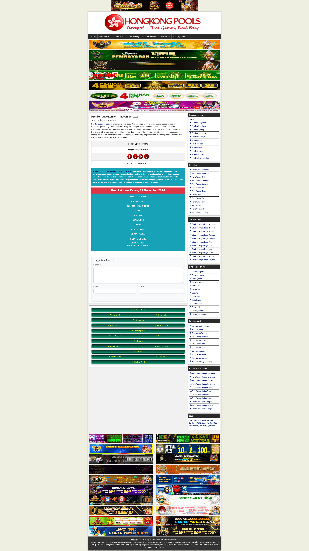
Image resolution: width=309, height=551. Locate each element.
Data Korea (196, 293)
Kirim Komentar (100, 297)
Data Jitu (213, 423)
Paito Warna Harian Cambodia (203, 384)
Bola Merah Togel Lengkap (202, 362)
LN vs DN (139, 352)
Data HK (162, 542)
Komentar (113, 120)
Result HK (202, 426)
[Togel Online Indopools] (188, 511)
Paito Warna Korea (199, 191)
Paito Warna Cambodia (201, 180)
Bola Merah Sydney (199, 333)
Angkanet (110, 545)
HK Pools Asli (159, 547)
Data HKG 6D (196, 423)
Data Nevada (197, 304)
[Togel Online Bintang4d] (121, 490)
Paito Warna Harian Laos (201, 398)
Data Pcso (196, 289)
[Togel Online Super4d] (154, 65)
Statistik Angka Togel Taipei (202, 253)
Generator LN (115, 315)
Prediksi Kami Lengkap (200, 158)
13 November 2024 (100, 120)
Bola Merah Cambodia (200, 337)
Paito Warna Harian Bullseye (202, 388)
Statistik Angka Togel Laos (202, 249)
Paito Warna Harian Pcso (201, 391)
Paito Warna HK (110, 542)
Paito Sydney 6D (179, 37)
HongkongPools (143, 545)
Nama (95, 287)
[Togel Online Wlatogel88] (121, 500)
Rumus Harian (162, 315)
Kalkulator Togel (139, 362)
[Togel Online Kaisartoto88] (121, 521)
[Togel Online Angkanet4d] (188, 500)
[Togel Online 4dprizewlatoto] (121, 511)
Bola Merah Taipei (199, 354)
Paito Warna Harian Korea (201, 395)
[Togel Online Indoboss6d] (188, 439)
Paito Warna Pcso (198, 188)
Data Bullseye (197, 286)
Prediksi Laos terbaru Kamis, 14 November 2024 (112, 171)
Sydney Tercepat (206, 420)
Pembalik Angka (115, 346)
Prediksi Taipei (197, 151)
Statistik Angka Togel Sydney (203, 231)
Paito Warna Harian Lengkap (203, 409)
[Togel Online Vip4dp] (188, 459)
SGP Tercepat (194, 420)
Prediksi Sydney (198, 130)
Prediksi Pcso (197, 140)
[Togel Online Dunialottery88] (188, 469)
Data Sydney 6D (198, 311)
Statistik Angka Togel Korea (202, 246)
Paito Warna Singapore (201, 170)
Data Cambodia (198, 282)
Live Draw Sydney (136, 37)
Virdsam (93, 542)
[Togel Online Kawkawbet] (121, 459)
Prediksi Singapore (199, 123)
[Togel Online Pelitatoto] (154, 96)
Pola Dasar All (162, 336)
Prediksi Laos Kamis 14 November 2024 (115, 116)
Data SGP (169, 542)
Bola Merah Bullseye (199, 340)
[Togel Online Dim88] (154, 55)
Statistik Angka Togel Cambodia (204, 235)
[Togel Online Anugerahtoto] (188, 480)
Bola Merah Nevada (199, 358)
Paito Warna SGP (152, 542)
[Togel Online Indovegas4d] (188, 531)
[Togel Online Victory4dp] (121, 449)
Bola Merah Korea (199, 347)
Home (93, 37)
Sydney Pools (119, 545)
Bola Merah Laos (198, 351)
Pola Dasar (139, 341)
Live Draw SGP (119, 37)
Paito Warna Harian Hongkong (203, 377)
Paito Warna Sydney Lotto (158, 545)
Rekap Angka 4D (116, 336)
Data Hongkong (198, 275)
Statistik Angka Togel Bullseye (203, 238)
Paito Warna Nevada (199, 202)
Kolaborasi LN (162, 357)
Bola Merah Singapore (200, 326)
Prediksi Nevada (198, 154)
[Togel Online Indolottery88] (188, 490)
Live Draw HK (104, 37)
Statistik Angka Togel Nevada (203, 256)
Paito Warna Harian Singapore (203, 373)
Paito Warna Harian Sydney (202, 380)
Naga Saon (128, 542)
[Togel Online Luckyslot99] (188, 449)
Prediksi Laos (197, 147)
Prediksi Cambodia (199, 133)
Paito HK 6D (165, 37)
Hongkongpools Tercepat (100, 124)
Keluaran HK (193, 426)
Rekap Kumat (139, 320)
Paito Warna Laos (198, 195)
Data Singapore (198, 272)
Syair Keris (211, 426)
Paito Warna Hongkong (200, 173)
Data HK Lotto (188, 545)
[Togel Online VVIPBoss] (154, 45)
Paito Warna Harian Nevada (202, 405)
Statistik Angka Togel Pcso (202, 242)
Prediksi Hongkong (199, 126)
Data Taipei (196, 300)
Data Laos (196, 297)
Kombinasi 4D (116, 357)
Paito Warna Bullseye (200, 184)
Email (142, 287)
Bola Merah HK (197, 330)
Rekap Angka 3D (162, 325)
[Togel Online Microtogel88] (121, 439)
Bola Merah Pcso (198, 344)
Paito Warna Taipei (199, 198)
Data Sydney (197, 279)
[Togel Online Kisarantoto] (154, 86)
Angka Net (100, 542)
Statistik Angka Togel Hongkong (204, 228)
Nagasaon (120, 542)
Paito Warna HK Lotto (175, 545)
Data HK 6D (196, 307)
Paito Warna (151, 37)
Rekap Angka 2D (139, 331)
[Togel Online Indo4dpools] (121, 531)
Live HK (192, 119)
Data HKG (205, 423)
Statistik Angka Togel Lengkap (203, 260)
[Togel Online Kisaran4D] (154, 75)
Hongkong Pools (131, 545)
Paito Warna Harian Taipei (202, 402)
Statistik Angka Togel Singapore (204, 224)
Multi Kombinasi (162, 346)
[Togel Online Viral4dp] (154, 106)
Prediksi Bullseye (198, 137)
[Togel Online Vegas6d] (121, 469)
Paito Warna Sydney (199, 177)
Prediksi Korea (197, 144)
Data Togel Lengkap (199, 314)
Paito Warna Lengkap (200, 212)
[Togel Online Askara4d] (121, 480)
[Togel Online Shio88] (188, 521)
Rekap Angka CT (116, 325)
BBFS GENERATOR (139, 310)
